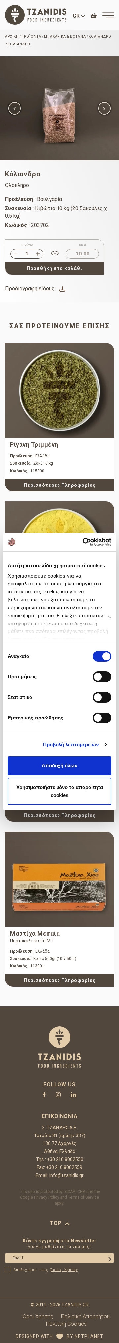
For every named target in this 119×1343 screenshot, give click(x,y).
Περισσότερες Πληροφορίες (60, 485)
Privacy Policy (46, 1197)
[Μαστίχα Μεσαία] (59, 879)
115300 (27, 471)
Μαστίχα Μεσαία (35, 933)
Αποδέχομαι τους (46, 1270)
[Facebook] (44, 1094)
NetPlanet (89, 1336)
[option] (59, 108)
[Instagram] (58, 1094)
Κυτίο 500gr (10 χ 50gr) (43, 958)
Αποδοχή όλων (59, 765)
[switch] (102, 677)
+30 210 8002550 (65, 1159)
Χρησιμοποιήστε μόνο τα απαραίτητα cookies (59, 791)
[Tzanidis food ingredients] (35, 15)
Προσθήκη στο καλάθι (54, 268)
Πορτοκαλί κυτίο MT (32, 940)
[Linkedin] (73, 1094)
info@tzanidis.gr (66, 1175)
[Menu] (108, 15)
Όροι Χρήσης (38, 1316)
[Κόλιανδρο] (59, 108)
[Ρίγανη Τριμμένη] (59, 390)
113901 (27, 966)
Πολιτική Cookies (66, 1324)
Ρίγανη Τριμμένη (34, 444)
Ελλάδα (30, 456)
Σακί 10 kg (31, 463)
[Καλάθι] (94, 15)
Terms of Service (83, 1197)
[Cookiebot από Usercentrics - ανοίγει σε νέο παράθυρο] (84, 542)
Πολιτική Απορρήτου (85, 1316)
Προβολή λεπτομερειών (71, 744)
